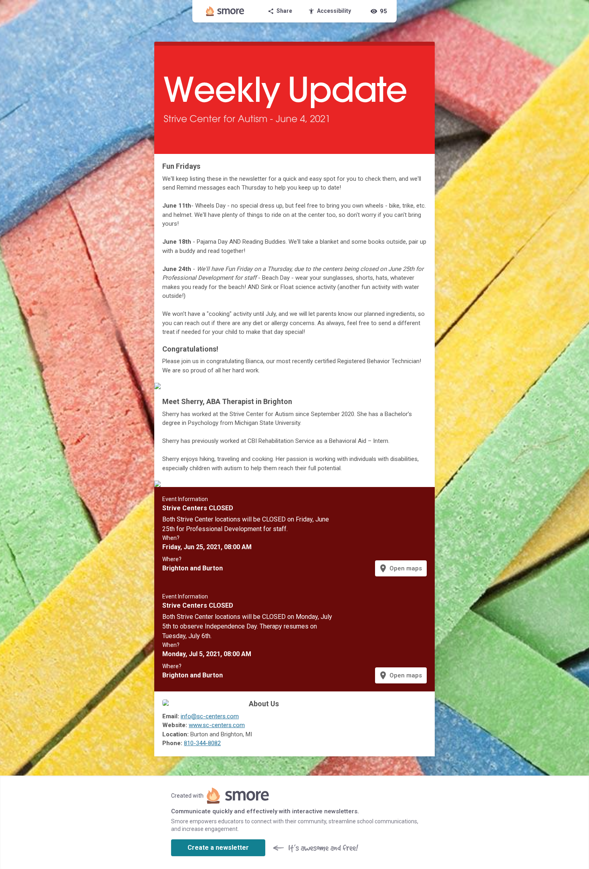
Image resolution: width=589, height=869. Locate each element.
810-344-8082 (202, 743)
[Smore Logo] (225, 11)
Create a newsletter (218, 847)
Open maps (400, 568)
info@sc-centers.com (210, 716)
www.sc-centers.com (217, 725)
